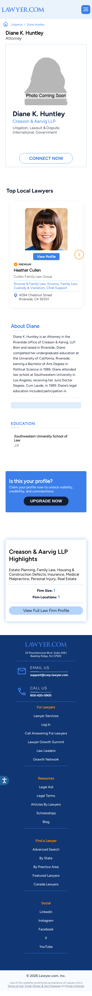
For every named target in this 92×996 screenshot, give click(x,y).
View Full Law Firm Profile (46, 610)
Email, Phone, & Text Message (42, 986)
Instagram (46, 921)
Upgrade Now (46, 501)
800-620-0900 (40, 695)
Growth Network (46, 759)
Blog (46, 822)
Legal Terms (46, 796)
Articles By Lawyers (46, 804)
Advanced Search (46, 849)
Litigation (20, 127)
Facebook (46, 929)
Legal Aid (46, 787)
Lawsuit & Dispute (44, 127)
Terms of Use (16, 986)
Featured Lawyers (46, 875)
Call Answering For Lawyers (46, 733)
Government (46, 132)
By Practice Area (46, 867)
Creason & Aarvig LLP (34, 121)
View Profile (46, 257)
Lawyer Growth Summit (46, 742)
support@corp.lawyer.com (49, 675)
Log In (45, 725)
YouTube (46, 947)
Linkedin (46, 912)
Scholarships (46, 813)
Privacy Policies (75, 986)
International (23, 132)
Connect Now (46, 158)
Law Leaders (46, 751)
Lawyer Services (46, 716)
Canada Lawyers (46, 884)
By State (45, 858)
